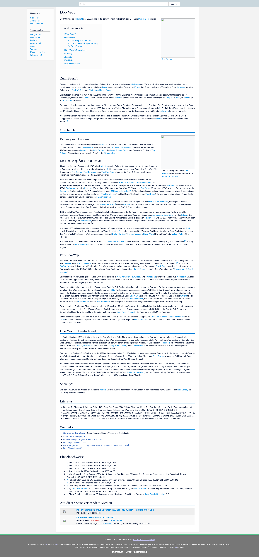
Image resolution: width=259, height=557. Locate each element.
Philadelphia (151, 276)
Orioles (104, 166)
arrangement (143, 18)
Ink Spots (84, 150)
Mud (152, 316)
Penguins (88, 188)
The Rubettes (161, 316)
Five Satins (146, 188)
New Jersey (136, 276)
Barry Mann (86, 220)
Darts (62, 319)
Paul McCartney (79, 488)
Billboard (122, 182)
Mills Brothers (99, 150)
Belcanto (127, 204)
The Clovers (77, 171)
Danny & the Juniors (117, 345)
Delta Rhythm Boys (119, 150)
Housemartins (140, 319)
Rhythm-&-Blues (134, 182)
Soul (188, 228)
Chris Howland (138, 345)
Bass (104, 87)
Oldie (113, 289)
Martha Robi (96, 520)
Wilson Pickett (178, 233)
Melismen (135, 84)
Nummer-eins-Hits (116, 241)
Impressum (117, 551)
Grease (183, 295)
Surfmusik (64, 266)
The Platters (167, 58)
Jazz (178, 97)
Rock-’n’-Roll (77, 90)
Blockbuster (83, 301)
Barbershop (68, 100)
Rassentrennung (103, 196)
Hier (56, 544)
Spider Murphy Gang (136, 372)
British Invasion (81, 244)
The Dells (67, 263)
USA (102, 144)
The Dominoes (90, 171)
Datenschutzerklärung (136, 551)
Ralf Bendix (88, 345)
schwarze (164, 110)
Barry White (148, 233)
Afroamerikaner (110, 153)
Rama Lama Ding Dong (162, 214)
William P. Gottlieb (170, 176)
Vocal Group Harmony (73, 436)
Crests (79, 345)
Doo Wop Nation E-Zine (73, 442)
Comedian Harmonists (121, 147)
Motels (103, 389)
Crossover (64, 190)
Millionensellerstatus (120, 190)
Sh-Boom (171, 185)
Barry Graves (159, 356)
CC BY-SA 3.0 (116, 520)
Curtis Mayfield (118, 233)
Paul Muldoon (140, 488)
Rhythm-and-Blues (97, 90)
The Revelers (87, 147)
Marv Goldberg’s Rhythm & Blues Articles (81, 439)
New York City (123, 276)
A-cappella (181, 276)
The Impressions (134, 233)
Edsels (184, 214)
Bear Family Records (126, 311)
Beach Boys (161, 266)
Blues (186, 97)
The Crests (150, 193)
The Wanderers (103, 301)
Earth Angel (71, 188)
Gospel (169, 97)
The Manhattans (84, 263)
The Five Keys (107, 171)
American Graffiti (135, 298)
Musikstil (79, 18)
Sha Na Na (135, 295)
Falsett (137, 87)
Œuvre (159, 118)
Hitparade (146, 182)
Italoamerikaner (107, 204)
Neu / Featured (36, 23)
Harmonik (180, 87)
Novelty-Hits (150, 217)
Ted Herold (165, 342)
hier (46, 544)
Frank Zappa (139, 269)
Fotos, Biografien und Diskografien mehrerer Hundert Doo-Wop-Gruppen (95, 445)
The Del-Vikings (108, 193)
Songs (109, 90)
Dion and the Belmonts (158, 201)
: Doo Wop (73, 432)
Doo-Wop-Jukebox (71, 448)
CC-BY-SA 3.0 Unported (144, 539)
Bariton (118, 97)
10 (147, 342)
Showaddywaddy (176, 316)
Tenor (86, 97)
